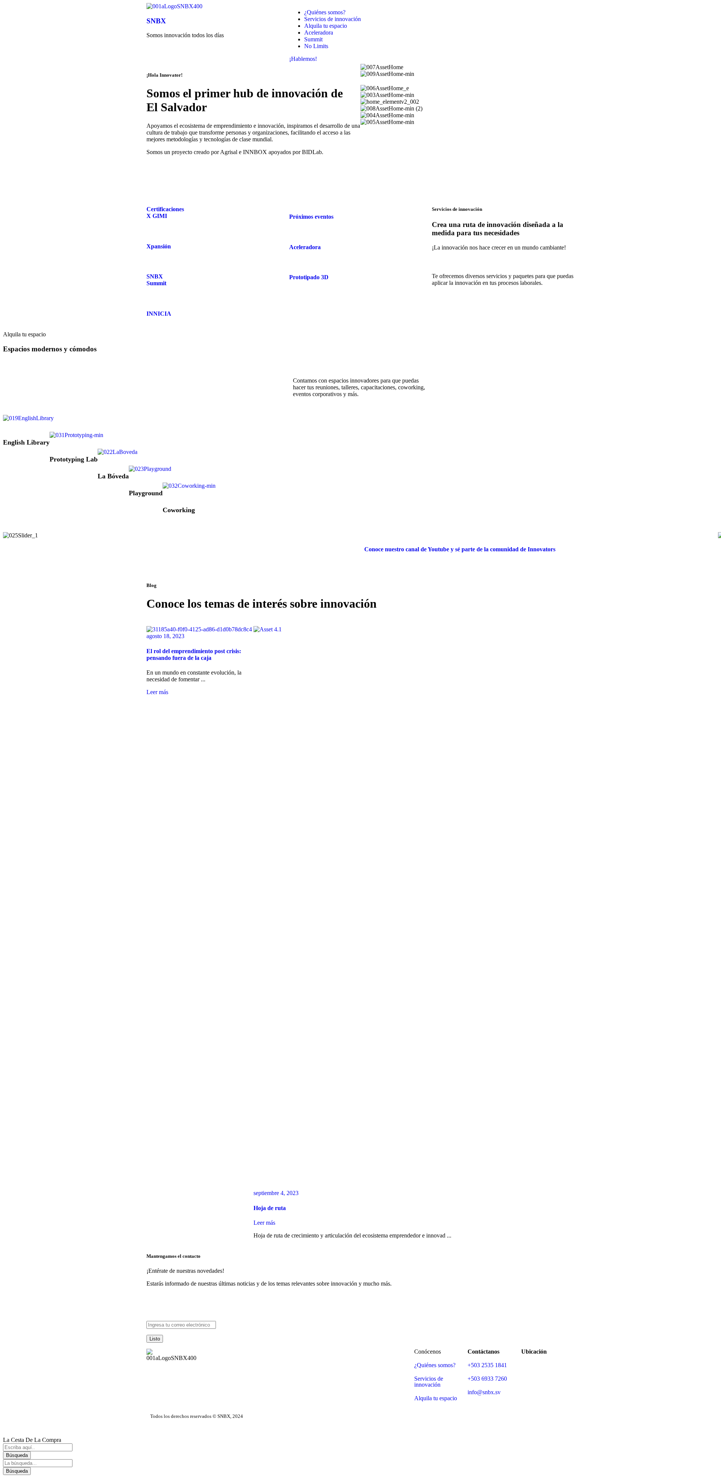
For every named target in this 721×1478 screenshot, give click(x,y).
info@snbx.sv (484, 1392)
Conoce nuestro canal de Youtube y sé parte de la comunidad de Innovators (459, 549)
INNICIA (158, 313)
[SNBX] (174, 6)
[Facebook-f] (441, 12)
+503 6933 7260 (487, 1378)
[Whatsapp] (522, 12)
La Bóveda (113, 476)
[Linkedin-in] (461, 12)
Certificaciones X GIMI (165, 212)
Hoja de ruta (269, 1208)
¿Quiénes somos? (435, 1365)
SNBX (156, 21)
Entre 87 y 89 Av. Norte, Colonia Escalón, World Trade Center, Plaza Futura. (547, 1381)
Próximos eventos (311, 216)
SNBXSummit (156, 279)
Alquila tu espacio (435, 1398)
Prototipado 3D (309, 277)
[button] (10, 535)
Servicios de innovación (428, 1381)
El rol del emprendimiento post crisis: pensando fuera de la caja (193, 654)
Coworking (179, 510)
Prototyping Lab (74, 459)
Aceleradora (305, 247)
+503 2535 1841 (487, 1365)
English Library (26, 442)
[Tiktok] (502, 12)
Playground (146, 493)
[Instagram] (481, 12)
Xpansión (158, 246)
